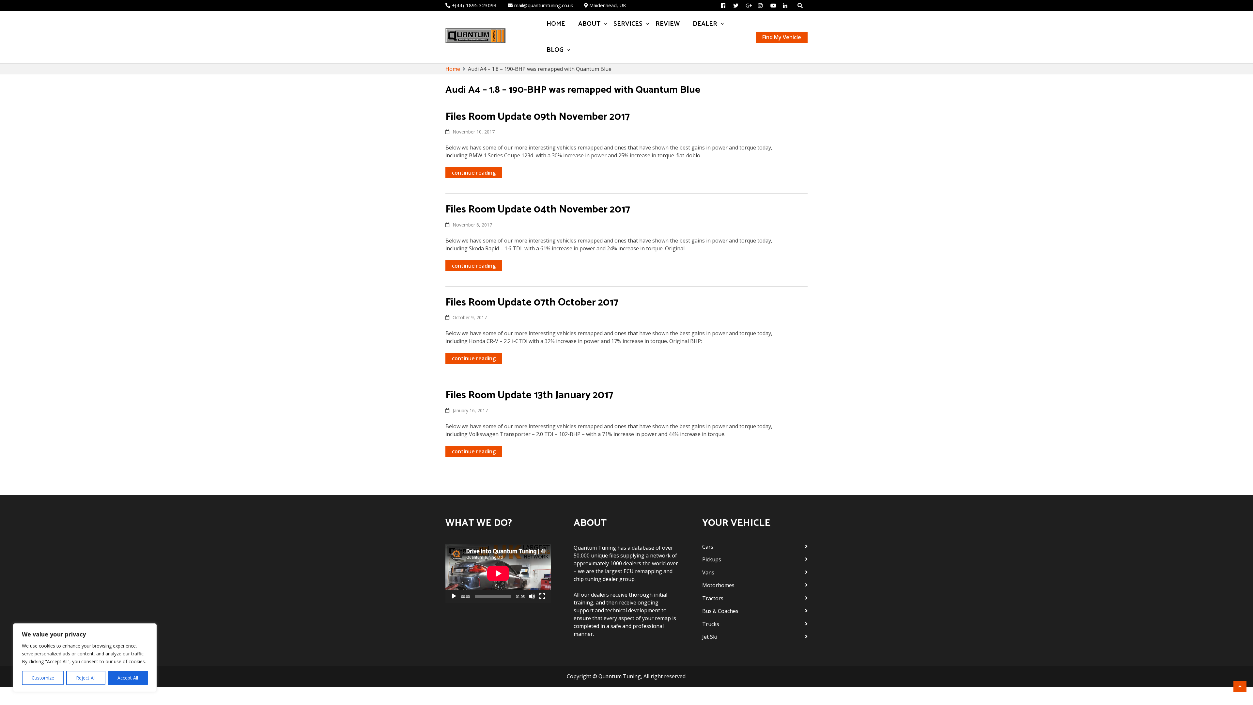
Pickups (711, 559)
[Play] (454, 596)
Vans (708, 572)
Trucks (710, 624)
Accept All (127, 678)
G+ (749, 5)
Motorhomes (718, 585)
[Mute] (532, 596)
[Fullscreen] (542, 596)
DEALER (705, 24)
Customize (43, 678)
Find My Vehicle (781, 37)
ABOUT (589, 24)
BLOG (555, 50)
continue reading (474, 172)
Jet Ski (709, 636)
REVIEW (668, 24)
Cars (707, 546)
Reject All (86, 678)
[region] (85, 657)
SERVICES (627, 24)
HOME (556, 24)
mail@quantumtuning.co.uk (543, 5)
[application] (498, 573)
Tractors (712, 598)
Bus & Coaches (720, 611)
